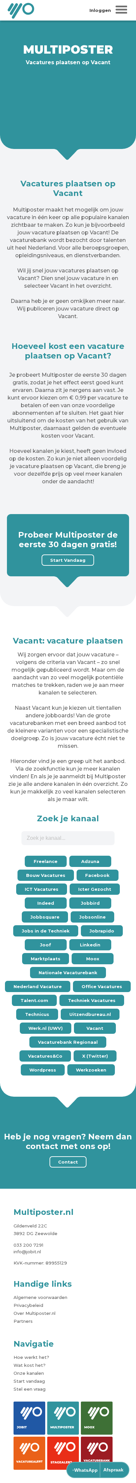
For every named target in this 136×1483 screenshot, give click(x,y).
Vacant (94, 1028)
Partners (23, 1321)
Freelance (45, 861)
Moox (92, 958)
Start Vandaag (67, 560)
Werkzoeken (91, 1070)
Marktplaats (45, 958)
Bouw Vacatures (45, 875)
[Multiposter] (63, 1418)
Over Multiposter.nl (34, 1313)
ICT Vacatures (41, 889)
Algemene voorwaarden (40, 1297)
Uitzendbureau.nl (90, 1014)
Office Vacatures (102, 986)
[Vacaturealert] (29, 1453)
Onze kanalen (29, 1373)
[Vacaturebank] (97, 1453)
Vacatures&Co (45, 1056)
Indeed (45, 903)
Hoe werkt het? (31, 1357)
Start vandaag (29, 1381)
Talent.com (34, 1000)
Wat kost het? (30, 1365)
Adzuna (90, 861)
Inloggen (100, 10)
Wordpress (42, 1070)
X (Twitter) (95, 1056)
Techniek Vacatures (92, 1000)
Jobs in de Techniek (46, 930)
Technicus (37, 1014)
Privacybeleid (28, 1305)
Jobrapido (101, 930)
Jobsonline (92, 917)
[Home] (21, 10)
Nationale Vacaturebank (68, 972)
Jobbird (90, 903)
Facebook (97, 875)
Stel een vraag (30, 1389)
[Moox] (97, 1418)
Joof (45, 944)
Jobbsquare (44, 917)
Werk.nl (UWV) (45, 1028)
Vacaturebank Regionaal (68, 1042)
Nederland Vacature (38, 986)
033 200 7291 (28, 1245)
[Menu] (121, 10)
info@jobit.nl (27, 1251)
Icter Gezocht (94, 889)
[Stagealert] (63, 1453)
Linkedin (90, 944)
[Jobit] (29, 1418)
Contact (68, 1162)
